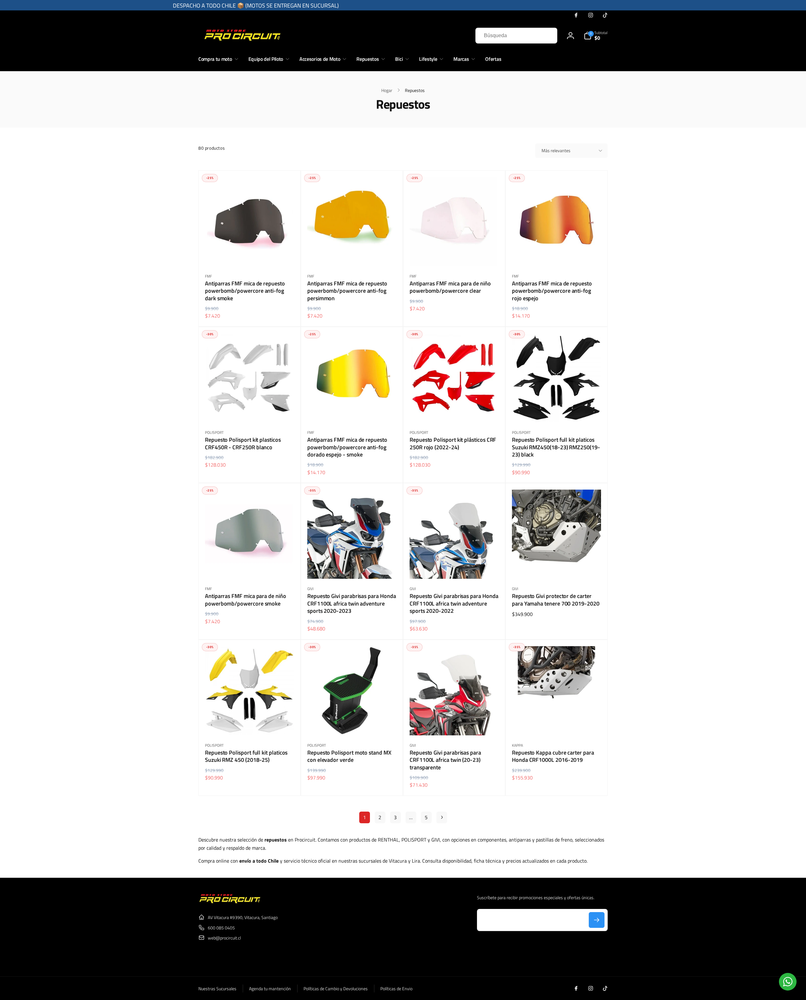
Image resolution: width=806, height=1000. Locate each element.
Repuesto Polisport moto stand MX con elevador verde (349, 756)
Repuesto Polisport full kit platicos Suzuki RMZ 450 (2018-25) (246, 756)
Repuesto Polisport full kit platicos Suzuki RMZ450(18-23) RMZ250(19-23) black (556, 447)
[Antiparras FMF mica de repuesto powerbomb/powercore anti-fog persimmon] (352, 254)
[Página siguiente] (441, 817)
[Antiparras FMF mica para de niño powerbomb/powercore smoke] (250, 567)
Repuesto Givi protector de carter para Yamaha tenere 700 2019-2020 (555, 599)
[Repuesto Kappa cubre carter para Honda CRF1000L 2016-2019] (557, 724)
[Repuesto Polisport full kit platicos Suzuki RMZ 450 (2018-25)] (250, 724)
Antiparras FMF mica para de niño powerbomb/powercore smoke (245, 599)
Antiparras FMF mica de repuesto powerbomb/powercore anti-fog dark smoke (245, 291)
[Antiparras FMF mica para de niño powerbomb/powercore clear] (455, 254)
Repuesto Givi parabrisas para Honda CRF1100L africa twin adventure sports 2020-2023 (351, 603)
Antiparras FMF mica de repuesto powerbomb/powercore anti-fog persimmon (347, 291)
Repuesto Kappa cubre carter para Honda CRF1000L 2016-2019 (553, 756)
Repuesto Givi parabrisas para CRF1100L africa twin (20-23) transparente (445, 760)
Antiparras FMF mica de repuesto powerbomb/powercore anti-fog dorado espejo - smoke (347, 447)
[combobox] (516, 35)
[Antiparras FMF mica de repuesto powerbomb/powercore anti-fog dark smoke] (250, 254)
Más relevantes (556, 150)
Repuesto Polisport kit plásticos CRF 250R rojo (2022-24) (453, 443)
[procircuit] (229, 902)
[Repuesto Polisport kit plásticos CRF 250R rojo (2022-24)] (455, 411)
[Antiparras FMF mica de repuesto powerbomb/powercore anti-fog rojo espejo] (557, 254)
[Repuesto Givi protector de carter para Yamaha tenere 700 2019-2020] (557, 567)
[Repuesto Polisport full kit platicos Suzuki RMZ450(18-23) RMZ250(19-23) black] (557, 411)
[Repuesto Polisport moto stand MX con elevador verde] (352, 724)
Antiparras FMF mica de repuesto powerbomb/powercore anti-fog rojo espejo (552, 291)
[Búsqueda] (546, 35)
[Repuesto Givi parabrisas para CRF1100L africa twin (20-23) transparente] (455, 724)
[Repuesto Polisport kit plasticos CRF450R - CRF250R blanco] (250, 411)
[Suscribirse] (596, 920)
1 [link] (364, 817)
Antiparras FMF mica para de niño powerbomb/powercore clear (450, 287)
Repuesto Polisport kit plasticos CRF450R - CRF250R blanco (243, 443)
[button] (596, 35)
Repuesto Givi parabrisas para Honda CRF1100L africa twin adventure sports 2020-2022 (454, 603)
